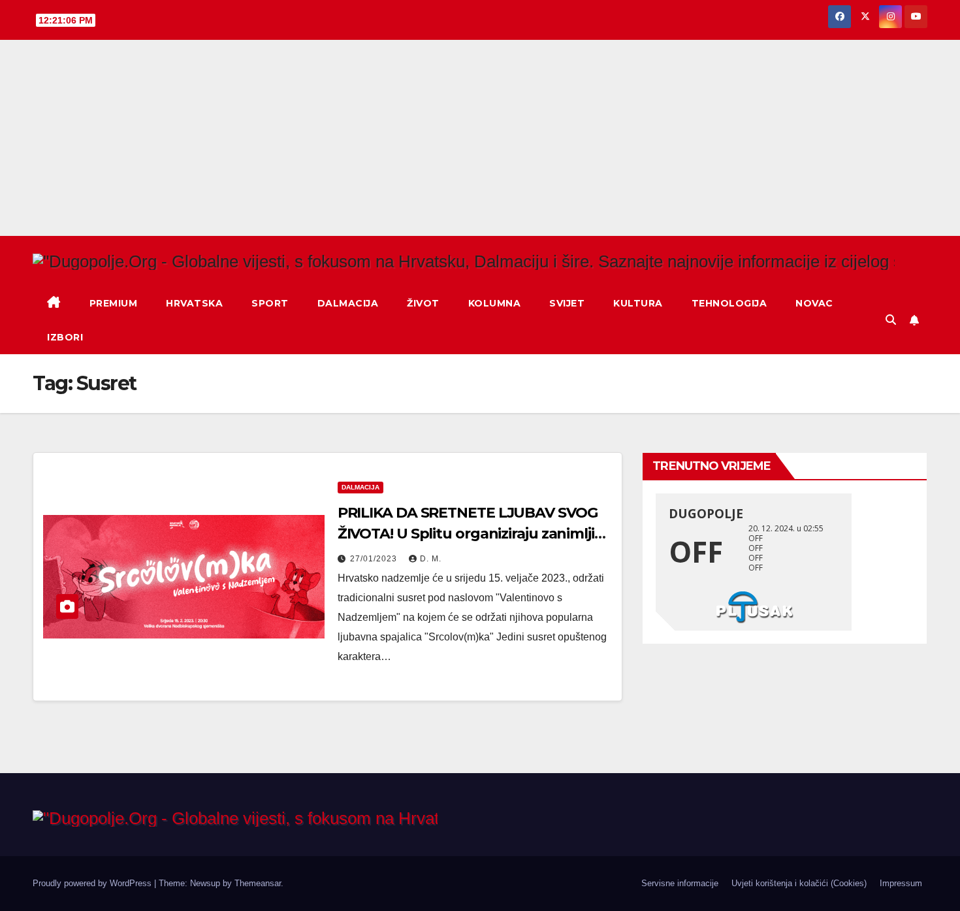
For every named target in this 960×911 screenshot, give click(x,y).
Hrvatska (194, 303)
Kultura (638, 303)
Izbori (65, 337)
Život (423, 303)
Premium (113, 303)
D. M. (430, 558)
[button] (891, 319)
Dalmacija (348, 303)
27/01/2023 (375, 558)
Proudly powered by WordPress (93, 883)
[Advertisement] (480, 137)
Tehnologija (729, 303)
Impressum (901, 883)
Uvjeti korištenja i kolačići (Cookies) (799, 883)
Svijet (566, 303)
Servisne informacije (679, 883)
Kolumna (494, 303)
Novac (814, 303)
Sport (270, 303)
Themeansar (257, 883)
